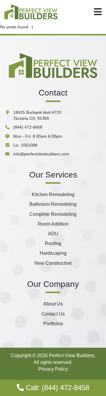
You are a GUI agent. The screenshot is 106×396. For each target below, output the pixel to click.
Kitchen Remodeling (53, 194)
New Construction (53, 263)
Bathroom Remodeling (53, 204)
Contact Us (53, 313)
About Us (53, 303)
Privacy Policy (53, 369)
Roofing (53, 243)
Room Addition (53, 223)
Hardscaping (53, 253)
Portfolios (53, 323)
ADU (53, 233)
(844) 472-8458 (27, 127)
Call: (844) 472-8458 (56, 388)
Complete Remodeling (53, 214)
